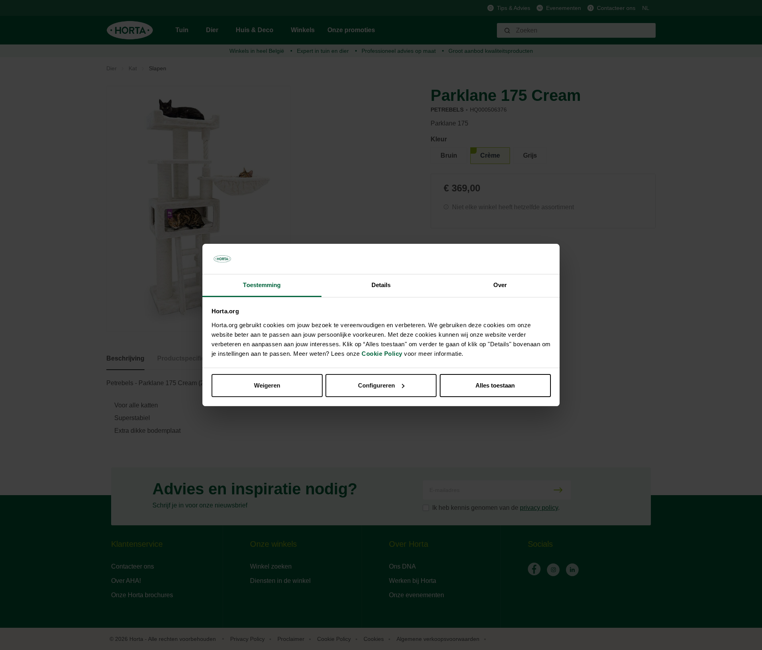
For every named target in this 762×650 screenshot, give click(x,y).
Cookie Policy (382, 353)
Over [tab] (500, 285)
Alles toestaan (495, 385)
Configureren (376, 385)
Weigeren (267, 385)
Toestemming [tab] (262, 285)
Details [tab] (381, 285)
